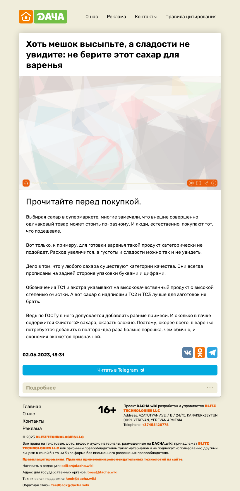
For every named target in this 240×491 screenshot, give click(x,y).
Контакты (146, 16)
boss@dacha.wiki (102, 472)
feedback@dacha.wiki (70, 485)
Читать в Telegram (117, 370)
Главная (32, 406)
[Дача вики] (43, 16)
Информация (213, 183)
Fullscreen (198, 183)
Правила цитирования (191, 16)
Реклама (116, 16)
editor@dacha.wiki (77, 466)
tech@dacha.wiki (81, 479)
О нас (91, 16)
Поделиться (206, 183)
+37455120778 (155, 425)
